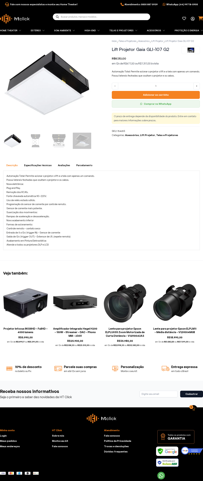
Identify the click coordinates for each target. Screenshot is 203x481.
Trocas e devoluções (116, 446)
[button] (87, 43)
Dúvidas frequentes (116, 451)
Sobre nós (58, 435)
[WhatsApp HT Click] (161, 475)
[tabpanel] (101, 210)
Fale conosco (60, 446)
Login (3, 435)
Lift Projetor (157, 41)
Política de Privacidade (117, 440)
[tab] (12, 165)
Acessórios (144, 41)
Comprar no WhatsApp (157, 103)
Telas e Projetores (128, 41)
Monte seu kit (60, 440)
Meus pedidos (8, 440)
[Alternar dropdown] (193, 19)
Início (114, 41)
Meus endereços (10, 446)
